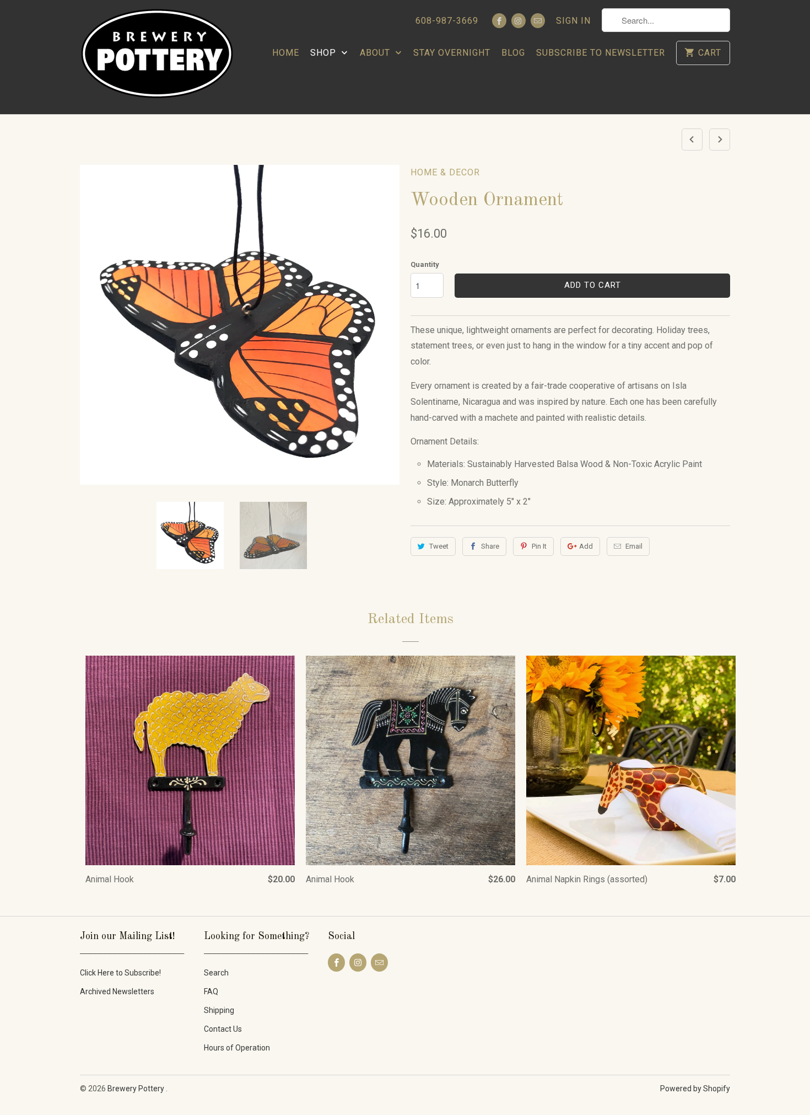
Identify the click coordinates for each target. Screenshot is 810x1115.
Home (285, 52)
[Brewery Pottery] (157, 57)
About (376, 52)
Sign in (573, 20)
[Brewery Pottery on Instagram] (518, 20)
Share (490, 546)
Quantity (425, 264)
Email (633, 546)
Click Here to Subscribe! (120, 972)
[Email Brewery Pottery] (538, 20)
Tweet (439, 546)
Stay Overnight (451, 52)
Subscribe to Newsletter (600, 52)
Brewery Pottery (136, 1088)
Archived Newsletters (117, 991)
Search (216, 972)
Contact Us (223, 1029)
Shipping (219, 1010)
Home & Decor (445, 172)
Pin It (539, 546)
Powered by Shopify (695, 1088)
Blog (513, 52)
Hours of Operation (237, 1047)
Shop (324, 52)
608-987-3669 (446, 20)
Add (586, 546)
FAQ (211, 991)
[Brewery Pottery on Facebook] (499, 20)
